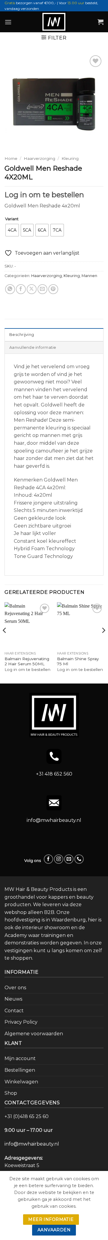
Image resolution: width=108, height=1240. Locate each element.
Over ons (15, 987)
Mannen (89, 275)
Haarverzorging (39, 158)
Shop (10, 1093)
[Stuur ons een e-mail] (69, 859)
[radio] (12, 230)
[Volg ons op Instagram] (58, 859)
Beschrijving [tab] (21, 334)
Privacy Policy (21, 1022)
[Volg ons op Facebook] (48, 859)
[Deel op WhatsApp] (10, 289)
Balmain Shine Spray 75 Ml (78, 661)
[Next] (103, 642)
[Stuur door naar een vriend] (42, 289)
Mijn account (20, 1058)
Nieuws (13, 999)
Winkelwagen (21, 1082)
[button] (8, 22)
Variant (12, 219)
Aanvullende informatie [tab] (32, 347)
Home (10, 158)
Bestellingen (19, 1070)
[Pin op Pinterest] (53, 289)
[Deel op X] (32, 289)
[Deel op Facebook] (21, 289)
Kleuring (70, 158)
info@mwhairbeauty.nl (54, 820)
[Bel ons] (79, 859)
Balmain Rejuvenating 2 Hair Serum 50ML (26, 661)
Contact (14, 1010)
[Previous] (4, 642)
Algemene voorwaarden (33, 1033)
